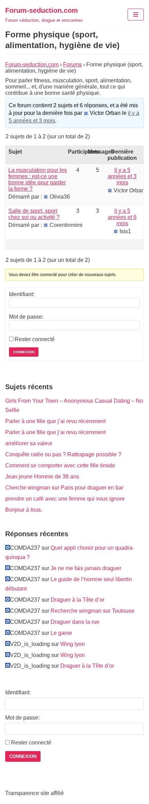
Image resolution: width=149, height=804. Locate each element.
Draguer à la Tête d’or (77, 600)
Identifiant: (21, 294)
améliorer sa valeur (28, 443)
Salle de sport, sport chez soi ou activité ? (34, 214)
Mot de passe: (26, 317)
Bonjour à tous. (23, 510)
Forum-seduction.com (32, 64)
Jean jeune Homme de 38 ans (42, 476)
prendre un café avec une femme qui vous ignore (65, 499)
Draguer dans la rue (75, 622)
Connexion (23, 352)
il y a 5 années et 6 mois (122, 217)
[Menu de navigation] (136, 14)
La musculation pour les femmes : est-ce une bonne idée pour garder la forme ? (37, 179)
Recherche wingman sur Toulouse (92, 611)
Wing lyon (72, 644)
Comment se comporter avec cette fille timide (60, 465)
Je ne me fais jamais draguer (86, 568)
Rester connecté (35, 339)
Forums (72, 64)
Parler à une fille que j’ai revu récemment (55, 421)
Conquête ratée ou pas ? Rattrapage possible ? (63, 454)
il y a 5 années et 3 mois (122, 176)
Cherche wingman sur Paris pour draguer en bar (64, 488)
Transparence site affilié (34, 793)
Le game (61, 633)
